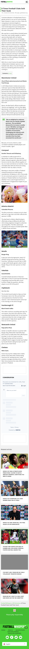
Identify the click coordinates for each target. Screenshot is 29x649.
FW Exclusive (16, 603)
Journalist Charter (20, 630)
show (9, 73)
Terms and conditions (13, 631)
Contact (3, 630)
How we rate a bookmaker (14, 633)
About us (10, 630)
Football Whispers (6, 603)
